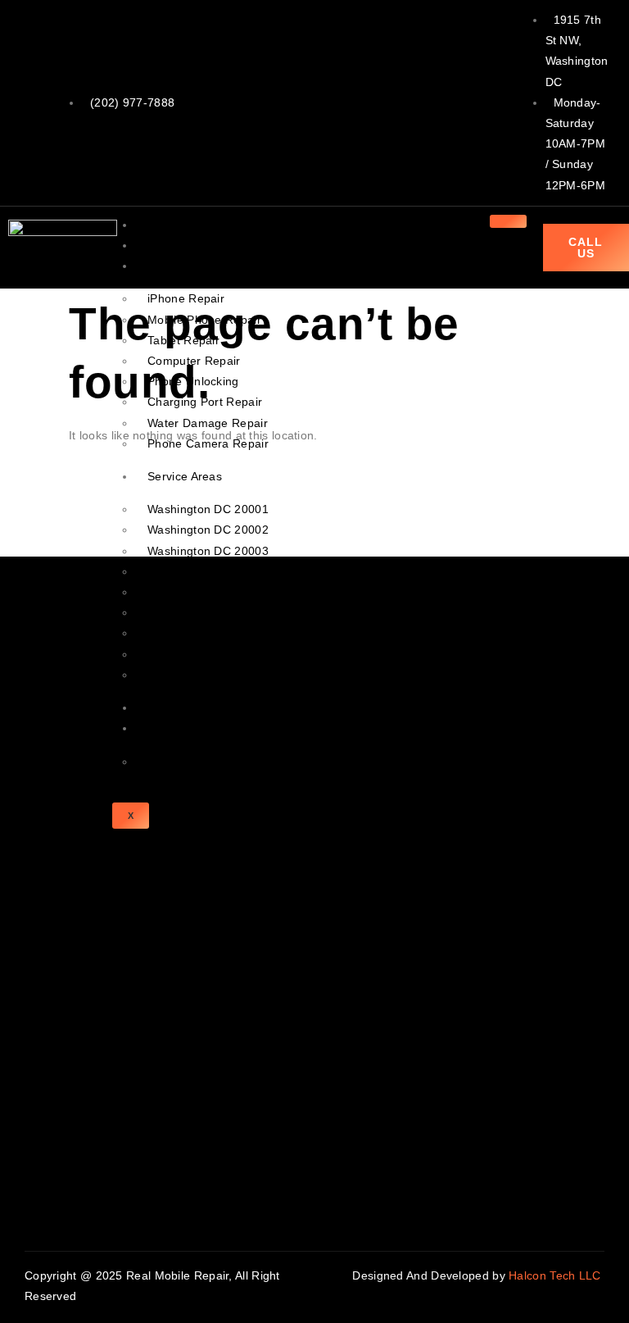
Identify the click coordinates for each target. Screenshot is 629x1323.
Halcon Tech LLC (556, 1275)
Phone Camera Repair (208, 443)
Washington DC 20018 (208, 632)
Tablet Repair (183, 340)
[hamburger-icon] (508, 221)
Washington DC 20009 (208, 571)
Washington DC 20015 (208, 654)
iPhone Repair (185, 298)
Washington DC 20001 (208, 509)
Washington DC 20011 (207, 612)
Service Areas (184, 476)
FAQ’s (163, 761)
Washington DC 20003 (208, 550)
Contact (168, 727)
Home (163, 224)
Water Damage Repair (207, 423)
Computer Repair (194, 360)
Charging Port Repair (204, 401)
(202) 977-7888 (132, 102)
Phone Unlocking (193, 381)
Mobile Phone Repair (204, 319)
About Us (172, 245)
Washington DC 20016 (208, 674)
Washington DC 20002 (208, 529)
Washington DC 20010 (208, 591)
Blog (159, 707)
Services (170, 265)
